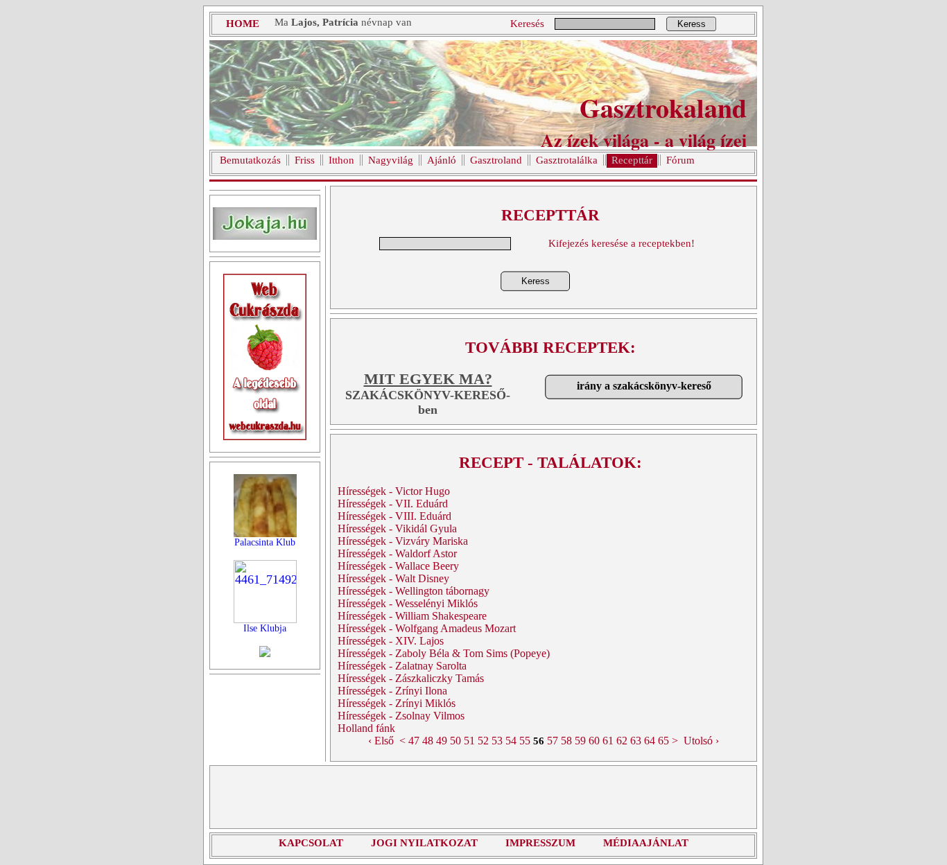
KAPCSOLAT (311, 842)
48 (427, 740)
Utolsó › (701, 740)
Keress (691, 24)
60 (594, 740)
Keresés (527, 23)
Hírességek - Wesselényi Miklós (408, 603)
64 (649, 740)
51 (469, 740)
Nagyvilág (390, 160)
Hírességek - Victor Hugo (394, 491)
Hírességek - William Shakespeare (412, 616)
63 (635, 740)
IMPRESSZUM (540, 842)
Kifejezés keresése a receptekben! (621, 243)
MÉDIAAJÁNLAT (645, 842)
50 (455, 740)
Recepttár (631, 160)
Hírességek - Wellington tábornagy (413, 591)
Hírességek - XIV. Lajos (391, 641)
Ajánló (441, 160)
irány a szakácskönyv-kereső (644, 386)
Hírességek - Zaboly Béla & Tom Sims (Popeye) (444, 653)
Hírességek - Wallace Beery (398, 566)
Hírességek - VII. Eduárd (393, 503)
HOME (242, 23)
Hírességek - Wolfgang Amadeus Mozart (427, 628)
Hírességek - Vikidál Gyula (397, 528)
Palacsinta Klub (264, 542)
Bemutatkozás (250, 160)
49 (441, 740)
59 (580, 740)
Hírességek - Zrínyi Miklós (396, 703)
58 (566, 740)
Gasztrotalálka (567, 160)
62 (621, 740)
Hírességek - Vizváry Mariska (403, 541)
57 (552, 740)
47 (413, 740)
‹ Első (381, 740)
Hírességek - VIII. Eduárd (394, 516)
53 (497, 740)
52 (483, 740)
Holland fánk (366, 728)
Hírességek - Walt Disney (393, 578)
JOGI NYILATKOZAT (424, 842)
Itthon (341, 160)
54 (510, 740)
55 (524, 740)
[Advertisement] (483, 797)
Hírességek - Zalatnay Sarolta (402, 666)
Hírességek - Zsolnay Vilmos (401, 716)
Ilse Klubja (264, 628)
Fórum (680, 160)
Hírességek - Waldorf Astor (397, 553)
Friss (305, 160)
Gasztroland (496, 160)
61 (608, 740)
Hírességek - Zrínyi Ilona (392, 691)
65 (663, 740)
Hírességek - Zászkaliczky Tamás (411, 678)
